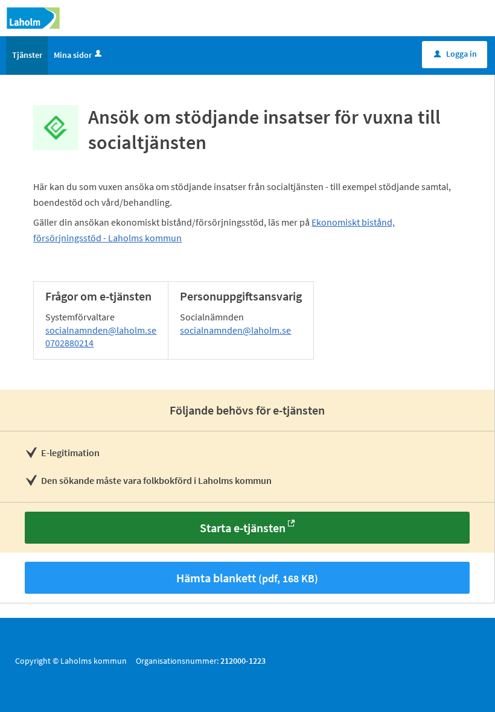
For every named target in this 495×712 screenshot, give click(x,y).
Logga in (455, 53)
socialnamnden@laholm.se (100, 330)
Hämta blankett (247, 577)
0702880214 (69, 343)
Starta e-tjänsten (243, 527)
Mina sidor (73, 54)
